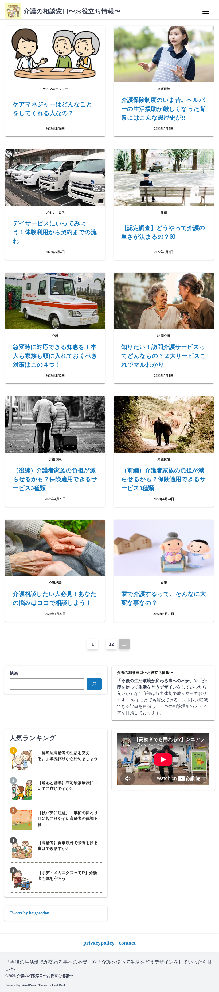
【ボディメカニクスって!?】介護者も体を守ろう (67, 876)
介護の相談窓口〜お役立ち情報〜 (72, 11)
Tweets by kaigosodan (29, 913)
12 (111, 644)
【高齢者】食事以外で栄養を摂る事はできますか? (68, 846)
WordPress (28, 985)
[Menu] (206, 11)
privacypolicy (99, 943)
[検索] (94, 684)
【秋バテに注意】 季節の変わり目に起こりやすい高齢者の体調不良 (68, 819)
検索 (14, 673)
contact (127, 943)
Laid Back (59, 985)
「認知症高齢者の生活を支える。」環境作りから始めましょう (68, 756)
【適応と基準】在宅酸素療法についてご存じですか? (68, 786)
